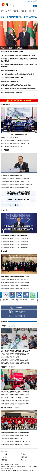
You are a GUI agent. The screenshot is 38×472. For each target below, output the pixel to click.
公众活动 (12, 326)
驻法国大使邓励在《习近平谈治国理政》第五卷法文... (15, 401)
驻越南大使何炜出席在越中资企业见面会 (12, 438)
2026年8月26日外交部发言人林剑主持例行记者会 (14, 241)
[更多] (35, 96)
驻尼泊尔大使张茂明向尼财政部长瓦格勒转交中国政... (15, 354)
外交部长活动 (5, 105)
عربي (29, 1)
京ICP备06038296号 (22, 470)
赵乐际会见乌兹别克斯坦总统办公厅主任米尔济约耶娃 (16, 85)
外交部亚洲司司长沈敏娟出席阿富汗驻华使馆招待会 (15, 288)
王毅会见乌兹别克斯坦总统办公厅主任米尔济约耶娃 (15, 143)
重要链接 (4, 460)
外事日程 (16, 205)
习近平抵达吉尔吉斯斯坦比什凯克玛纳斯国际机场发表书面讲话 (18, 55)
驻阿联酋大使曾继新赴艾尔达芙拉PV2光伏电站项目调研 (16, 444)
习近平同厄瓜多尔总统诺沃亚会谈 (11, 48)
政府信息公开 (20, 316)
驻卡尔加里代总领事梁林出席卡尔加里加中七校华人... (15, 435)
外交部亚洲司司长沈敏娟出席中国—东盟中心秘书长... (15, 285)
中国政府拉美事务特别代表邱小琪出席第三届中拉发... (15, 282)
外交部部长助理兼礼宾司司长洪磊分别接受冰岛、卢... (15, 181)
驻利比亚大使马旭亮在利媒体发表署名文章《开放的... (15, 395)
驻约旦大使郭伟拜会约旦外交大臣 (10, 357)
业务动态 (4, 251)
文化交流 (18, 408)
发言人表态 (5, 210)
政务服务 (18, 307)
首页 (2, 11)
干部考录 (23, 460)
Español (21, 1)
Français (16, 1)
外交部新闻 (5, 150)
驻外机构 (31, 11)
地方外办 (4, 457)
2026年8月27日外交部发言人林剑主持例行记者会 (14, 238)
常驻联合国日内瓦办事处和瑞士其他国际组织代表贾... (15, 363)
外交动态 (24, 11)
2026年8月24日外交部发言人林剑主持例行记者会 (14, 247)
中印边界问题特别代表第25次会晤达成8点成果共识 (15, 140)
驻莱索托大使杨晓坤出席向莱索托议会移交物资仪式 (15, 360)
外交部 (8, 11)
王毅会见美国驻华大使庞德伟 (19, 135)
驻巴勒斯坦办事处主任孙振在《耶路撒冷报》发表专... (15, 404)
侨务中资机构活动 (6, 408)
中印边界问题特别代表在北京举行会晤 (11, 92)
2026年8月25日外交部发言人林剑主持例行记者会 (14, 244)
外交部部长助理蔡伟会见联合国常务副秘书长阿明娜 (15, 187)
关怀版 (33, 1)
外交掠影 (12, 367)
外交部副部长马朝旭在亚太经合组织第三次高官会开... (15, 178)
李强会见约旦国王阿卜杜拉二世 (9, 81)
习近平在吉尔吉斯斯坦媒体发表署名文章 (12, 77)
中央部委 (4, 454)
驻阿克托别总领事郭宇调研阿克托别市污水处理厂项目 (16, 441)
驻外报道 (4, 321)
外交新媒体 (24, 457)
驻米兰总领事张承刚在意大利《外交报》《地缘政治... (15, 398)
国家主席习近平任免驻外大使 (9, 70)
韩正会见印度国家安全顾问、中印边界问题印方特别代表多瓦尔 (18, 88)
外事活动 (4, 326)
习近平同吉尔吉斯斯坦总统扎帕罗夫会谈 (12, 51)
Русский (25, 1)
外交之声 (4, 367)
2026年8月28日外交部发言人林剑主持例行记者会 (14, 235)
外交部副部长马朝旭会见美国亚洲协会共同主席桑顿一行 (16, 184)
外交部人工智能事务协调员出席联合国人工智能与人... (15, 279)
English (11, 1)
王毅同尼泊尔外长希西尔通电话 (9, 137)
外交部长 (16, 11)
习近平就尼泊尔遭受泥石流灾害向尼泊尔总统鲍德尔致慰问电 (17, 74)
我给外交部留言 (21, 312)
